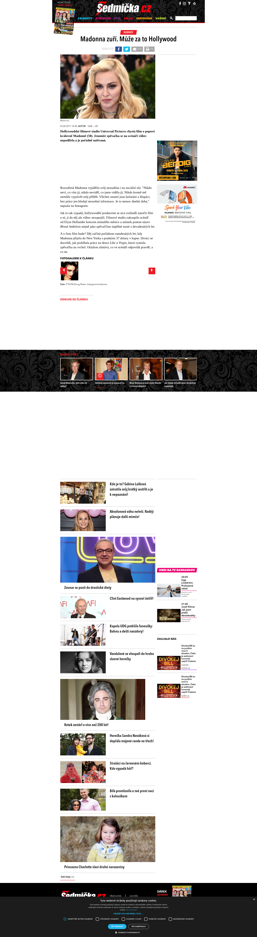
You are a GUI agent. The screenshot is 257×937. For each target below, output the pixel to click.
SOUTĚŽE (134, 896)
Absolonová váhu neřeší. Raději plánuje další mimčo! (132, 514)
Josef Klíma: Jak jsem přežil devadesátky (188, 610)
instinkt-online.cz (185, 666)
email (139, 49)
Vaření (160, 18)
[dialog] (128, 917)
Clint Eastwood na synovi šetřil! (132, 599)
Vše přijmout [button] (117, 926)
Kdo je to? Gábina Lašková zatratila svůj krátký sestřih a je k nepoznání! (131, 489)
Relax (128, 18)
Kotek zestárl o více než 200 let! (86, 725)
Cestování (144, 18)
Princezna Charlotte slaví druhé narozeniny (94, 867)
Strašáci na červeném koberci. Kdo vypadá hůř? (131, 766)
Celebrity (85, 18)
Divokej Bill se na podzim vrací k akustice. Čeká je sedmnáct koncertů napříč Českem (188, 653)
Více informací (131, 910)
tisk (152, 49)
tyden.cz (185, 696)
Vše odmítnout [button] (138, 926)
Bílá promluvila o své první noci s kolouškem (132, 793)
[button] (128, 913)
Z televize (103, 18)
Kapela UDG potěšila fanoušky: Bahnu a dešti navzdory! (131, 628)
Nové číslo (65, 4)
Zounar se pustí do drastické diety (87, 588)
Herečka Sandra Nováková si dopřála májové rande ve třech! (132, 738)
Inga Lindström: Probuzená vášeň (187, 583)
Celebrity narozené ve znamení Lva (109, 383)
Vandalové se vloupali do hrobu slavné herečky (132, 656)
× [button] (254, 900)
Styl (117, 18)
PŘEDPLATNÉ (115, 896)
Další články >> (67, 877)
